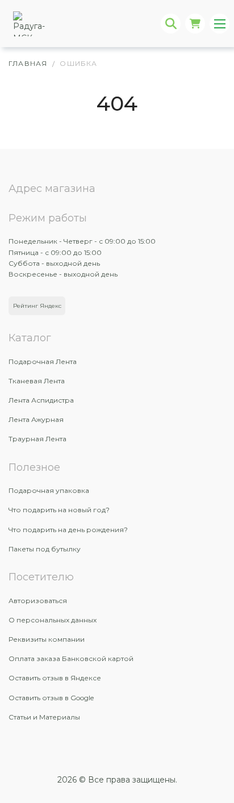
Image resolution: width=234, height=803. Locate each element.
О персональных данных (53, 620)
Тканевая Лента (37, 381)
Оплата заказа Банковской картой (71, 658)
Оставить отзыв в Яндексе (55, 678)
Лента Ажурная (36, 419)
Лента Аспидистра (41, 400)
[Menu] (219, 24)
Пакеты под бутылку (45, 549)
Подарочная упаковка (49, 490)
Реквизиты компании (47, 639)
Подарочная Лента (43, 361)
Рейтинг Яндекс (37, 306)
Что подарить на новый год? (59, 509)
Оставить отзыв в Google (51, 697)
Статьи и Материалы (44, 717)
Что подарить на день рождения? (68, 529)
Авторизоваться (38, 600)
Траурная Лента (37, 438)
